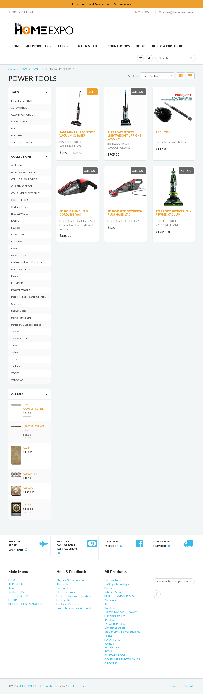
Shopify (47, 686)
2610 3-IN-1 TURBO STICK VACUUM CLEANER (77, 134)
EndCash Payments (68, 604)
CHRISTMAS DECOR (22, 186)
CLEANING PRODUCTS (23, 114)
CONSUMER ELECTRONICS (25, 193)
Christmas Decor (114, 627)
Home (12, 69)
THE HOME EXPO (29, 686)
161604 (27, 504)
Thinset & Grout (19, 338)
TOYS (14, 359)
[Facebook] (157, 594)
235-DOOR (145, 12)
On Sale (17, 394)
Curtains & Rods (19, 206)
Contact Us (63, 588)
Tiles (61, 46)
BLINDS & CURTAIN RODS (169, 46)
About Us (62, 584)
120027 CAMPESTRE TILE (33, 406)
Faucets (15, 227)
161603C (28, 487)
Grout (14, 248)
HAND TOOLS (18, 255)
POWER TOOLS (30, 69)
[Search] (191, 58)
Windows (110, 608)
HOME (15, 46)
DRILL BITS (16, 135)
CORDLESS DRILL (20, 121)
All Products (37, 46)
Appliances (17, 165)
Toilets (14, 352)
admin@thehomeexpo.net (179, 12)
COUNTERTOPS (119, 46)
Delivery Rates (65, 600)
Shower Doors (18, 310)
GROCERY (16, 241)
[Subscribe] (189, 581)
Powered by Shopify (182, 686)
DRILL (14, 128)
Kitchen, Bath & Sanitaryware (26, 262)
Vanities (15, 366)
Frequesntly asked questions (74, 596)
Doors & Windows (21, 213)
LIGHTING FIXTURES (22, 269)
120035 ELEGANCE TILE (33, 428)
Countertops (112, 580)
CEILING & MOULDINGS (24, 179)
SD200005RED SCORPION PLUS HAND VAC (124, 213)
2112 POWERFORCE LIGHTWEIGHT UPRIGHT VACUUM (124, 135)
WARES (15, 373)
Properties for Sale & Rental (73, 608)
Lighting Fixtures (114, 615)
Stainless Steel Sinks (22, 317)
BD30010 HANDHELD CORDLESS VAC (73, 213)
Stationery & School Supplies (26, 324)
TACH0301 (163, 132)
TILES (14, 345)
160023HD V (30, 473)
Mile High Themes (77, 686)
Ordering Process (67, 592)
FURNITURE (17, 234)
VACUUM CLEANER (21, 142)
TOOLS (109, 619)
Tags (15, 92)
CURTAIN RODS (114, 655)
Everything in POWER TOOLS (26, 100)
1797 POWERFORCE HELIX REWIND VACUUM (173, 213)
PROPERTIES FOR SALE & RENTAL (29, 296)
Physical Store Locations (71, 580)
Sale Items (16, 303)
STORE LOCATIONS (21, 12)
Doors (108, 588)
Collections (21, 156)
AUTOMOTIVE (19, 107)
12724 (26, 447)
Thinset (15, 331)
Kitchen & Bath (86, 46)
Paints (14, 276)
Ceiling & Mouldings (116, 584)
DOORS (141, 46)
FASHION (16, 220)
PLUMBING (17, 283)
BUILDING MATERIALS (23, 172)
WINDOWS (17, 380)
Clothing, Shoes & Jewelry (120, 611)
